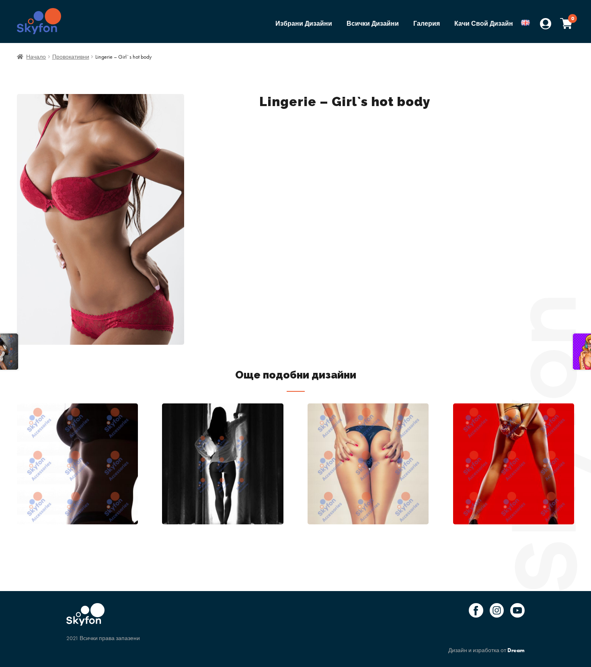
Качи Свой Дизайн (483, 23)
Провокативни (70, 56)
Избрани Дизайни (303, 23)
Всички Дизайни (373, 23)
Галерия (426, 23)
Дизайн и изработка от (486, 650)
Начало (36, 56)
